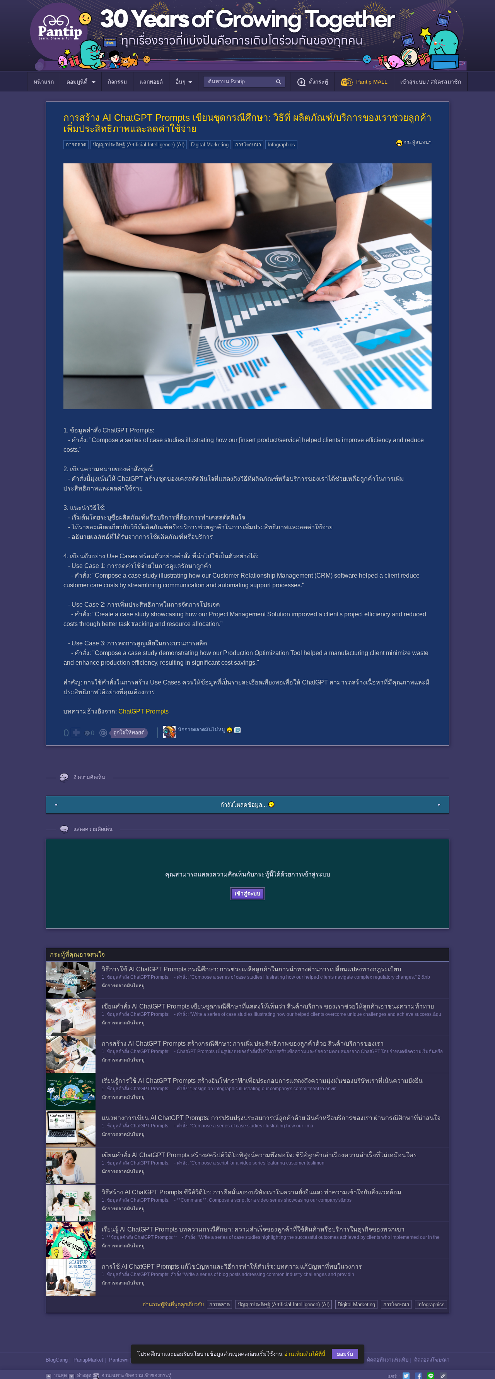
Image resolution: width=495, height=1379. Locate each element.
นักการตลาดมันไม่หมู (201, 729)
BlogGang (57, 1360)
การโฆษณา (248, 145)
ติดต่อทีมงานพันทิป (387, 1360)
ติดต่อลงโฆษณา (431, 1360)
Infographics (281, 145)
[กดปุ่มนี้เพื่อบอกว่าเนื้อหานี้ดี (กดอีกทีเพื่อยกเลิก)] (75, 732)
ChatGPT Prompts (143, 711)
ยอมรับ (345, 1354)
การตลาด (76, 145)
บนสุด (60, 1375)
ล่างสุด (84, 1375)
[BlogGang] (237, 730)
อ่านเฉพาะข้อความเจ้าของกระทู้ (136, 1375)
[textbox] (244, 81)
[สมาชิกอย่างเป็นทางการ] (230, 730)
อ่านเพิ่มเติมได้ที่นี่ (305, 1354)
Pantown (118, 1360)
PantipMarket (88, 1360)
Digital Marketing (210, 145)
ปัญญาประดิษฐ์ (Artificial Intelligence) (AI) (138, 145)
